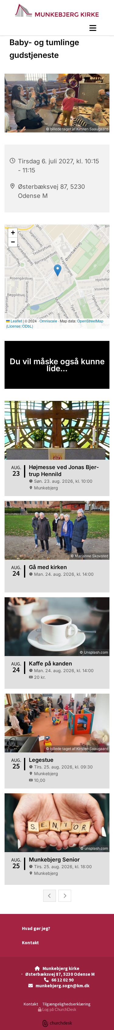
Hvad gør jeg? (36, 928)
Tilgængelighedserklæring (67, 1004)
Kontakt (30, 942)
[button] (57, 28)
